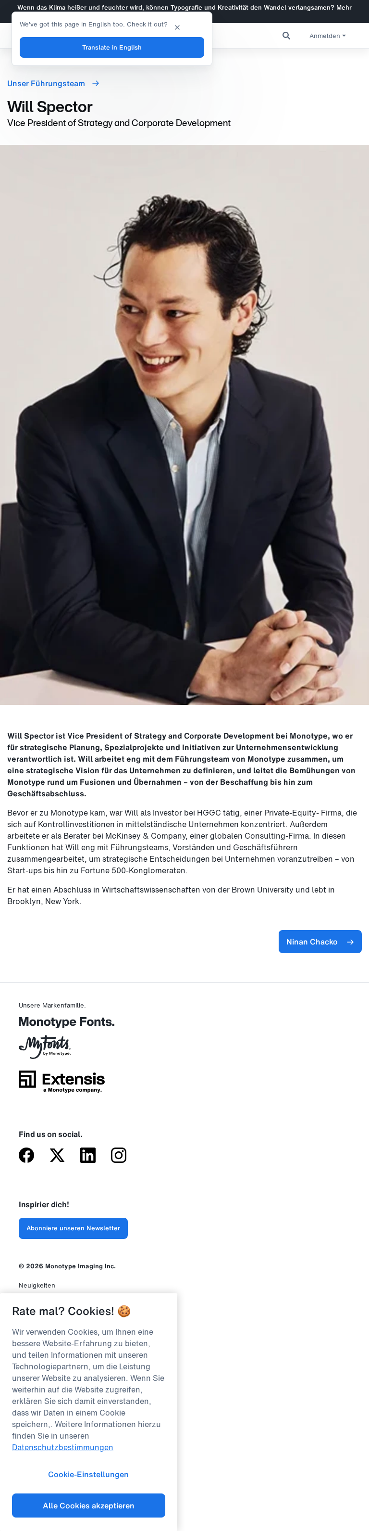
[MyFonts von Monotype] (62, 1050)
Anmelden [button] (324, 35)
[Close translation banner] (177, 26)
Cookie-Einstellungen (88, 1474)
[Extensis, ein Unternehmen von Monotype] (62, 1085)
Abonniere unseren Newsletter (73, 1228)
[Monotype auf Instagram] (118, 1156)
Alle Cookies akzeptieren (89, 1505)
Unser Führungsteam (47, 83)
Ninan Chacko (312, 941)
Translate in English (112, 47)
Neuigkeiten (37, 1285)
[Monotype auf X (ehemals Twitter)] (57, 1156)
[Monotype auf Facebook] (26, 1156)
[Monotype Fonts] (62, 1026)
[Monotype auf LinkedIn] (88, 1156)
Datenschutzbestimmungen (62, 1447)
